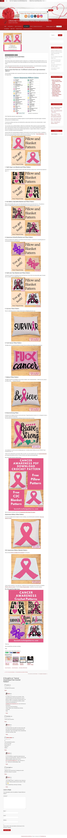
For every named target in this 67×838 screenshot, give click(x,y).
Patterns (26, 26)
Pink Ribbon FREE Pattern (23, 667)
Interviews (10, 26)
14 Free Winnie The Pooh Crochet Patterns (55, 69)
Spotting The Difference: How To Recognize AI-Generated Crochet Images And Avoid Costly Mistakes (56, 52)
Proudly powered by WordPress (26, 836)
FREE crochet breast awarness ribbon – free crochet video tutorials (56, 86)
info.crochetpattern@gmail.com (11, 760)
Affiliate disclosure (28, 28)
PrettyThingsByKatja (40, 133)
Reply (5, 690)
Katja (6, 58)
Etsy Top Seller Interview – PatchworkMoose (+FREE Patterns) (16, 672)
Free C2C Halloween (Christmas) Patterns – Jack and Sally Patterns (56, 90)
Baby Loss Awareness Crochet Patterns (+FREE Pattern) (57, 81)
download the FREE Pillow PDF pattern (27, 512)
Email (4, 815)
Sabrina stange (9, 737)
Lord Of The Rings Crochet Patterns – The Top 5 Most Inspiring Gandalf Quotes (56, 115)
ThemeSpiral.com (43, 836)
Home (5, 26)
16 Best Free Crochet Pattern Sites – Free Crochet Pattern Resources (17, 0)
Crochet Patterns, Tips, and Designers (30, 20)
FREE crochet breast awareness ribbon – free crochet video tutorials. (22, 67)
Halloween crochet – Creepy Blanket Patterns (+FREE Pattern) (56, 94)
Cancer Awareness (8, 667)
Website (4, 820)
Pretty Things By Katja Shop (36, 26)
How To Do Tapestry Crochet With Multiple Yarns (56, 57)
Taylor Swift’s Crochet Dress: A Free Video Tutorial (42, 0)
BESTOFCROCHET (43, 453)
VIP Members (6, 28)
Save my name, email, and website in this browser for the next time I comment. (13, 827)
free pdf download (15, 667)
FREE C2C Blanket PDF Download (17, 552)
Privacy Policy (19, 28)
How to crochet (18, 26)
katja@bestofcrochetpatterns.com (12, 703)
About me (12, 28)
